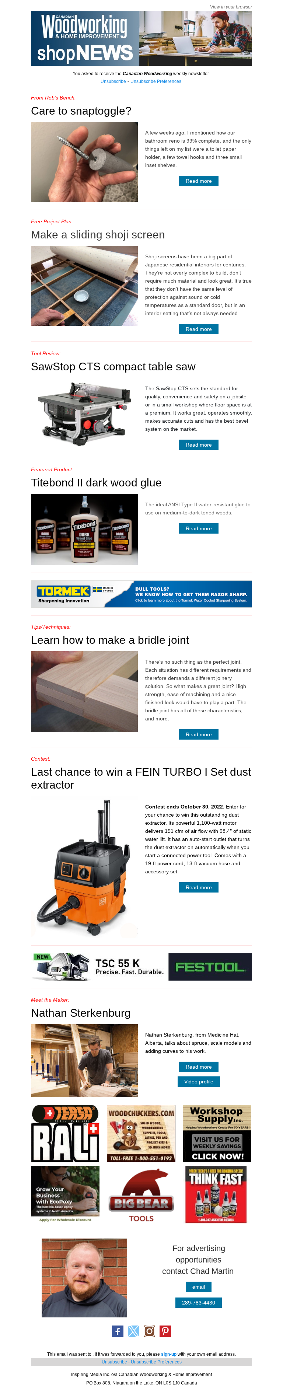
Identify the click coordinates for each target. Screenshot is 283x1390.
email (198, 1287)
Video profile (198, 1082)
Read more (199, 181)
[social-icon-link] (117, 1331)
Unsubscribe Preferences (156, 1362)
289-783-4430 (198, 1303)
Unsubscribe (114, 1362)
